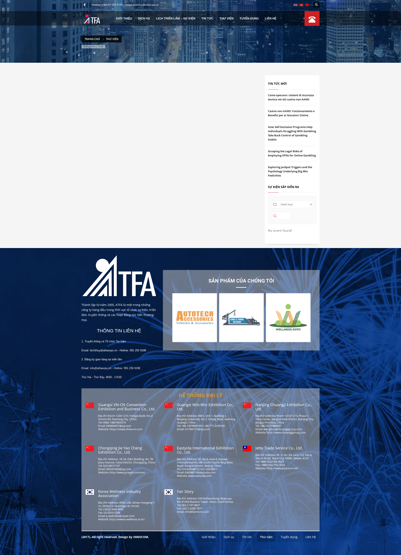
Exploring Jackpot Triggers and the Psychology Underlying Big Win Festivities (290, 171)
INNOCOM (140, 537)
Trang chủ (92, 39)
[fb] (84, 5)
